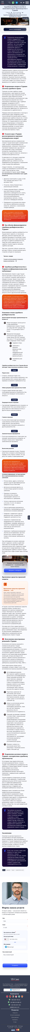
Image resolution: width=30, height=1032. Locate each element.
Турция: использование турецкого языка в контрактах (13, 260)
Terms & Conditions (18, 1027)
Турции (15, 39)
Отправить (15, 965)
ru (21, 2)
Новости (15, 1012)
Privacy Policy (10, 1027)
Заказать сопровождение (15, 29)
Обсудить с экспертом (15, 570)
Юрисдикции (15, 1017)
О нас (15, 1022)
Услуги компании (15, 1015)
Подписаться (16, 989)
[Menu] (27, 2)
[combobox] (6, 939)
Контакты (15, 1019)
